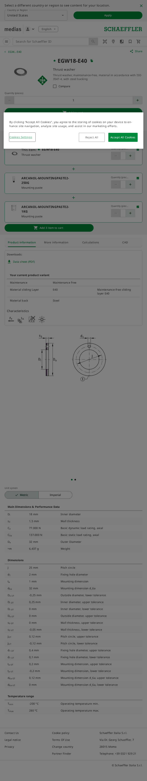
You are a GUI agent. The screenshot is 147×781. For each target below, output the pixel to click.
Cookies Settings (20, 137)
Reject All (91, 137)
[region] (73, 131)
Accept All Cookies (123, 137)
